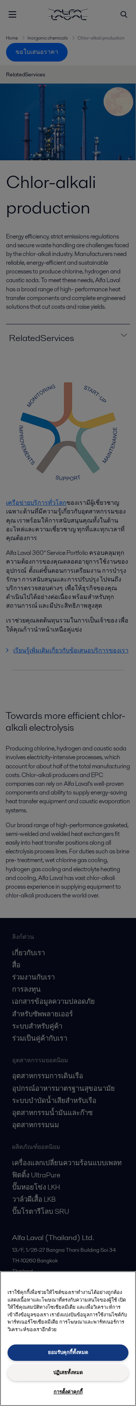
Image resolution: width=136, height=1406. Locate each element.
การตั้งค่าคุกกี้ (68, 1391)
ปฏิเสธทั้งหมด (68, 1372)
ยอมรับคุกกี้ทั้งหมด (68, 1352)
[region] (68, 1338)
